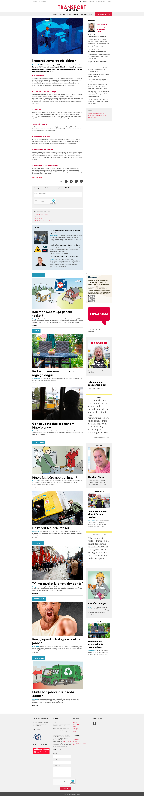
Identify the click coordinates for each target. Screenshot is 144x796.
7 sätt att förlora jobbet (41, 218)
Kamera (90, 113)
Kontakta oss (91, 1)
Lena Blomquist (37, 177)
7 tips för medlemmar (41, 216)
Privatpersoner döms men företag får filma (64, 256)
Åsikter (69, 14)
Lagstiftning (91, 115)
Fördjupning (62, 14)
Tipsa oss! (35, 1)
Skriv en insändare (42, 1)
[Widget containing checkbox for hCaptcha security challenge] (45, 201)
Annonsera (85, 1)
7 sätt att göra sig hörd (41, 214)
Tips (95, 117)
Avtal (90, 14)
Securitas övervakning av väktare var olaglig (65, 245)
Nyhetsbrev (109, 1)
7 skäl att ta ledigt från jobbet (43, 220)
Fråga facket (83, 14)
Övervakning (98, 115)
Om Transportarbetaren (100, 1)
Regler (104, 115)
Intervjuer (75, 14)
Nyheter (54, 14)
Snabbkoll (90, 117)
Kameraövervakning (98, 113)
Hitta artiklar (102, 14)
